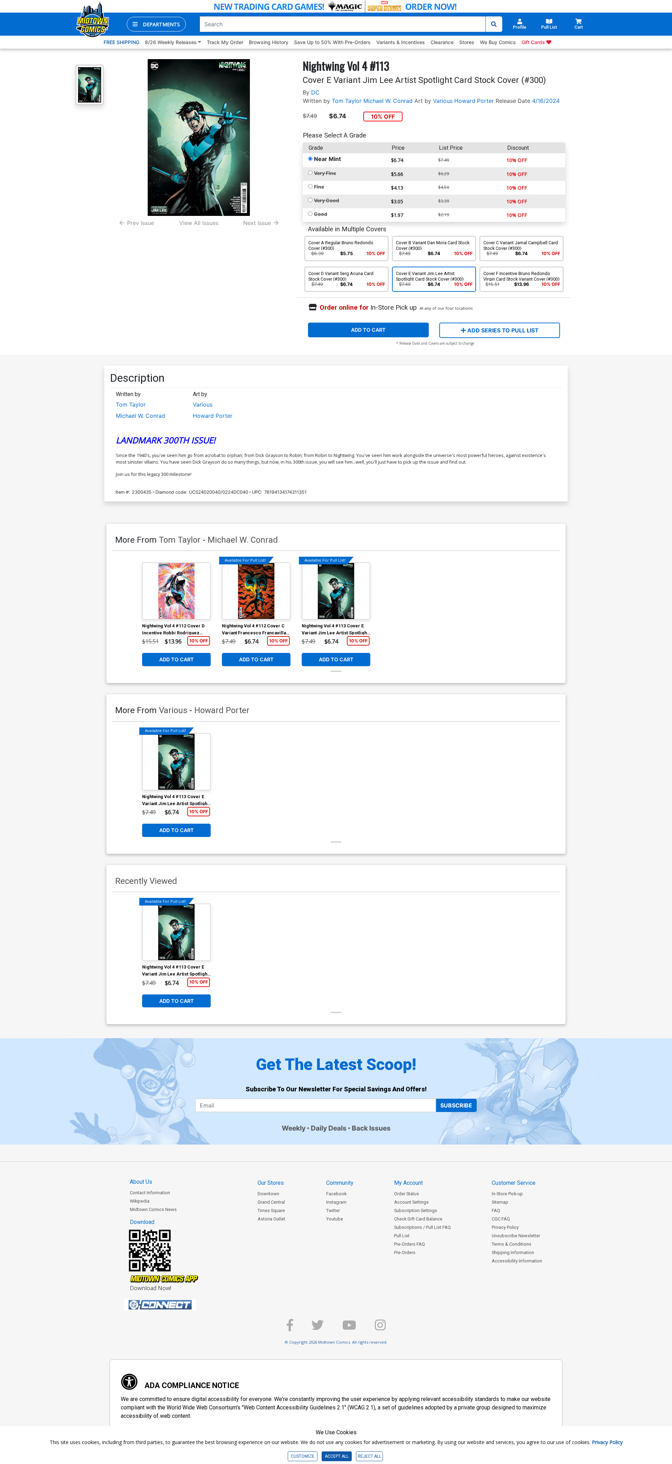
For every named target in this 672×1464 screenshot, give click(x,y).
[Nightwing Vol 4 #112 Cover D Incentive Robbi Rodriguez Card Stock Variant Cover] (176, 591)
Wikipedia (139, 1201)
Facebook (336, 1193)
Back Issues (371, 1128)
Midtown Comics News (153, 1209)
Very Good (326, 200)
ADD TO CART (368, 330)
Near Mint (327, 158)
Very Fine (325, 173)
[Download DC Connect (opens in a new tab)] (173, 1305)
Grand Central (271, 1202)
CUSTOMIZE (302, 1456)
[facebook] (289, 1328)
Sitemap (500, 1202)
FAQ (496, 1210)
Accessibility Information (517, 1261)
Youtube (334, 1219)
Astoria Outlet (271, 1219)
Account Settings (411, 1202)
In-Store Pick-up (507, 1193)
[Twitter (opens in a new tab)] (317, 1328)
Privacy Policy (505, 1227)
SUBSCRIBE (456, 1105)
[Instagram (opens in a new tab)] (380, 1328)
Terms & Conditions (511, 1244)
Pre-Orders (404, 1252)
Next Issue (257, 222)
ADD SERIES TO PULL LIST (502, 330)
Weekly (294, 1128)
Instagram (336, 1202)
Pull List (402, 1235)
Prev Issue (140, 222)
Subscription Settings (415, 1210)
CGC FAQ (501, 1219)
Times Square (271, 1210)
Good (320, 214)
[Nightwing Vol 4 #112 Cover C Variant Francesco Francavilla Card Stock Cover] (256, 591)
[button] (156, 24)
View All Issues (198, 222)
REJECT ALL (369, 1456)
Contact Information (150, 1192)
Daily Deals (328, 1128)
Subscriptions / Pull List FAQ (422, 1227)
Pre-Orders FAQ (409, 1244)
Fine (319, 187)
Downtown (268, 1193)
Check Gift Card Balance (418, 1219)
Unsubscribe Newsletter (516, 1235)
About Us (141, 1181)
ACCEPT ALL (337, 1456)
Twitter (333, 1210)
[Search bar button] (493, 24)
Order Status (406, 1193)
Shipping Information (513, 1252)
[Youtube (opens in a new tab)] (349, 1328)
